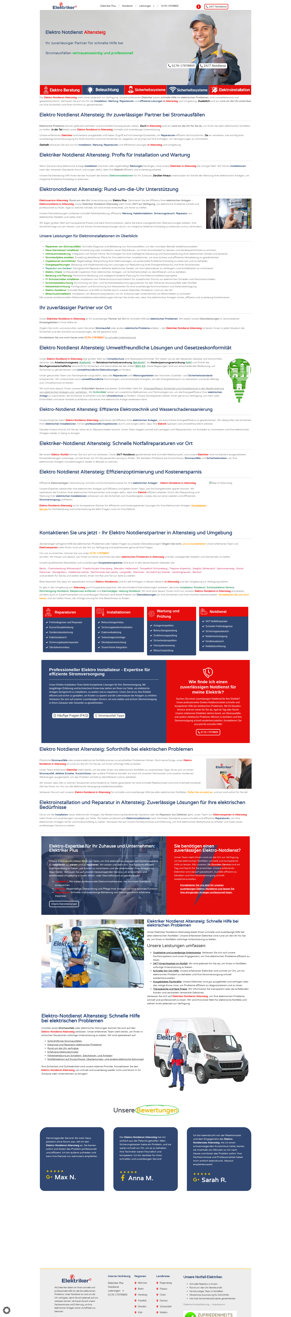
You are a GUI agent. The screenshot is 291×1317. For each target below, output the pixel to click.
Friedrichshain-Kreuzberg (98, 568)
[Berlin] (136, 1289)
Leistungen (145, 6)
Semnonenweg (226, 568)
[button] (6, 1310)
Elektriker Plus (108, 6)
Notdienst (127, 6)
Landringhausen (181, 572)
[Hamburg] (136, 1295)
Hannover (45, 572)
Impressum (218, 1304)
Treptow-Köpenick (180, 568)
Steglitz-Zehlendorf (204, 568)
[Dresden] (136, 1306)
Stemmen (139, 572)
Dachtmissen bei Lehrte (104, 572)
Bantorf (197, 572)
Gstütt (240, 568)
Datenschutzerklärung (196, 1304)
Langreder (126, 572)
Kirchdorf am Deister (158, 572)
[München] (136, 1283)
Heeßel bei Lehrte (79, 572)
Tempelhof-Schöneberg (154, 568)
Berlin (43, 568)
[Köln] (136, 1312)
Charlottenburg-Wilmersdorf (65, 568)
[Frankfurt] (136, 1300)
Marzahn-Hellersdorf (126, 568)
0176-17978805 (169, 6)
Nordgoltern (59, 572)
